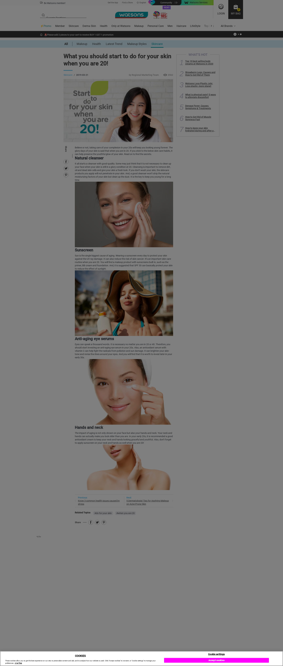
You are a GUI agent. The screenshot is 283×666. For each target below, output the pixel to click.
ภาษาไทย (18, 663)
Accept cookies (216, 660)
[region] (141, 658)
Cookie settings (216, 654)
